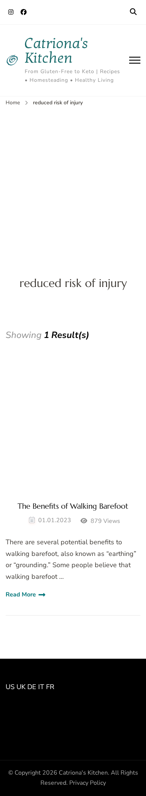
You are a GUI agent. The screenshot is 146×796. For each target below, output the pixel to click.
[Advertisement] (73, 184)
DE (31, 686)
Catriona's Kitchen (56, 51)
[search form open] (133, 12)
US (10, 686)
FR (50, 686)
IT (41, 686)
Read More (21, 594)
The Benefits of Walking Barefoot (73, 506)
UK (20, 686)
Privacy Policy (87, 783)
